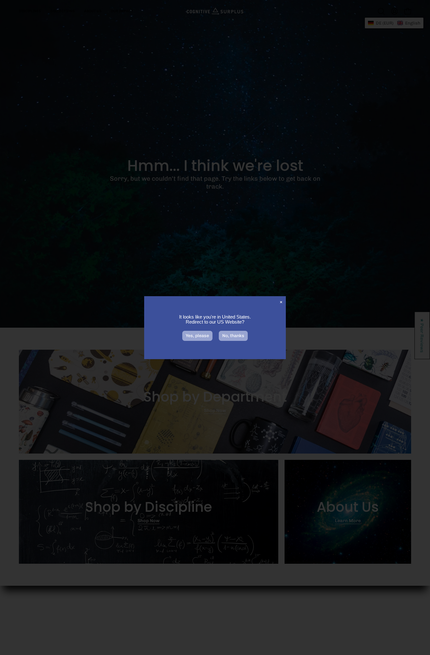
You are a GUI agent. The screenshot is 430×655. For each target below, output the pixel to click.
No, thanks (233, 335)
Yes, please (197, 335)
